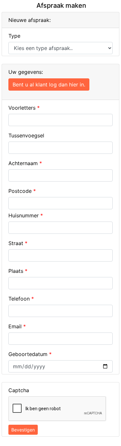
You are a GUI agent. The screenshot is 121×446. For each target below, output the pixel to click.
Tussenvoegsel (26, 135)
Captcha (18, 390)
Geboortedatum (30, 354)
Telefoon (21, 298)
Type (14, 36)
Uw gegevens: (25, 72)
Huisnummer (25, 215)
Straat (17, 243)
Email (17, 326)
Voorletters (24, 107)
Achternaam (25, 163)
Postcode (22, 191)
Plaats (17, 271)
